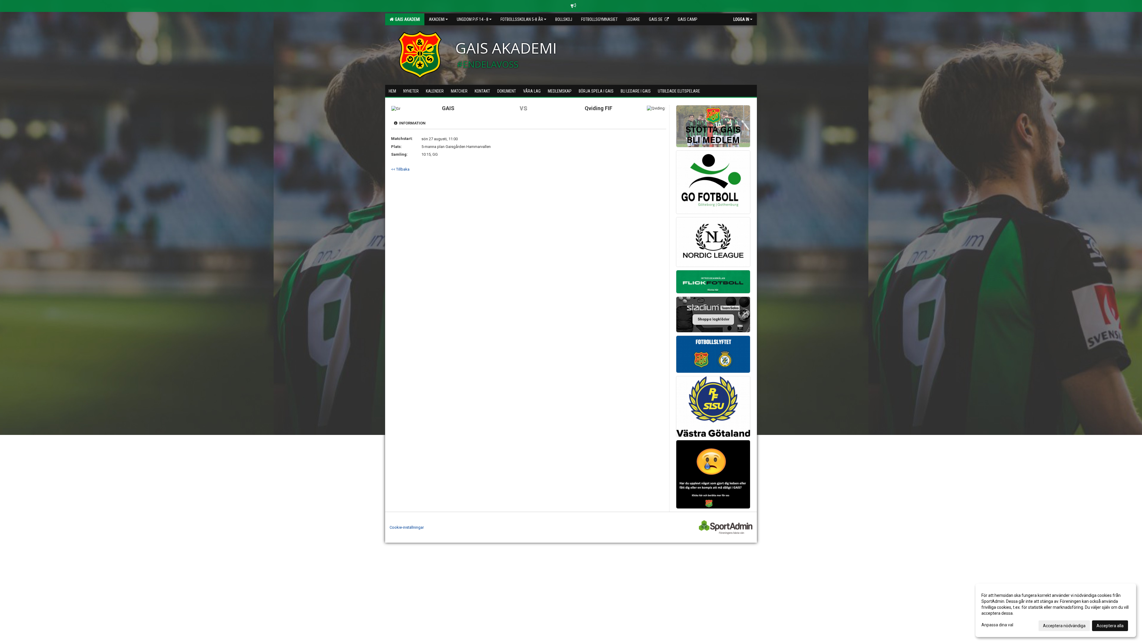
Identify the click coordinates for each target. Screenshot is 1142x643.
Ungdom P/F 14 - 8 (472, 19)
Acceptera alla (1110, 625)
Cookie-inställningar (407, 527)
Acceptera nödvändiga (1064, 625)
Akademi (437, 19)
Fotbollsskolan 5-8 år (522, 19)
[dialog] (1055, 610)
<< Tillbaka (400, 169)
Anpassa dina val (997, 624)
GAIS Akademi (406, 19)
